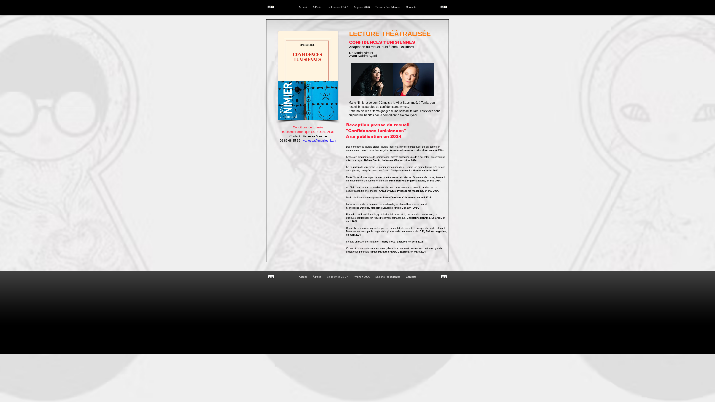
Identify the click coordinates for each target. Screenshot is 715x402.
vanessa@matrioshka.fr (319, 140)
